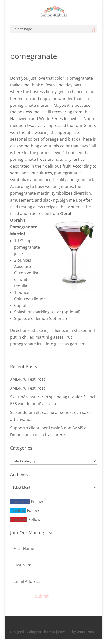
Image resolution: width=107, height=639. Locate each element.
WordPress (85, 631)
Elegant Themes (42, 631)
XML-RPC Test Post (27, 379)
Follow (37, 501)
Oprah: (66, 213)
